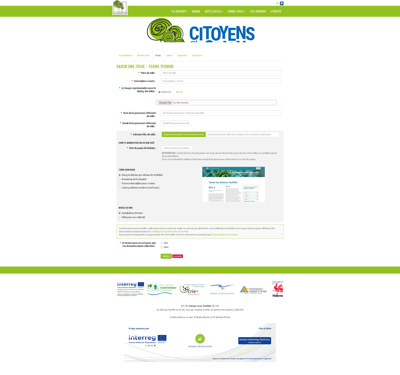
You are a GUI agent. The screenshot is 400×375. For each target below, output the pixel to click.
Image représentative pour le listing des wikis (140, 90)
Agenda (196, 11)
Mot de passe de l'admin (142, 148)
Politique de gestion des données (169, 231)
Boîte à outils (213, 11)
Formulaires (125, 55)
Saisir (158, 55)
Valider (166, 256)
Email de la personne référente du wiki (139, 125)
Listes (169, 55)
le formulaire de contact (225, 234)
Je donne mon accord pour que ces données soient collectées (139, 244)
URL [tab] (180, 92)
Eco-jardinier (258, 11)
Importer (182, 55)
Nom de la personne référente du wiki (139, 115)
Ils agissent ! (179, 11)
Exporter (197, 55)
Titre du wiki (147, 73)
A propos (275, 11)
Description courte (143, 81)
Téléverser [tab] (165, 92)
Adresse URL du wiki (143, 134)
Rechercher (143, 55)
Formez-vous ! (236, 11)
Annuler (177, 256)
